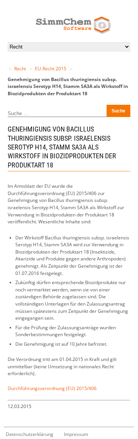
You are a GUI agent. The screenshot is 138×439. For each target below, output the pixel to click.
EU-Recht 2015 (50, 68)
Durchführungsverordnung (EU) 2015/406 (52, 388)
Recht (20, 68)
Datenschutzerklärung (29, 434)
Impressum (76, 434)
